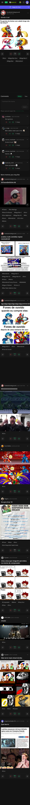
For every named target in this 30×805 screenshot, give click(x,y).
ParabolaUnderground (13, 12)
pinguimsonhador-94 (10, 721)
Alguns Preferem (7, 285)
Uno (4, 708)
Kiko (26, 215)
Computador (6, 602)
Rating (19, 96)
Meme (4, 221)
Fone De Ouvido (7, 349)
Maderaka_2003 (9, 163)
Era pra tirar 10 (6, 502)
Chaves (5, 209)
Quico (4, 218)
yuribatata (8, 116)
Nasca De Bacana (7, 212)
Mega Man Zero (13, 58)
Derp (4, 605)
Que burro (5, 724)
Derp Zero (21, 602)
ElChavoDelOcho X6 (8, 182)
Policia (4, 279)
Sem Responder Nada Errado (10, 545)
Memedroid (19, 61)
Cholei (3, 621)
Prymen (6, 557)
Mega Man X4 (16, 276)
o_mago (7, 128)
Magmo (6, 499)
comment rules (20, 111)
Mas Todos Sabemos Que (9, 288)
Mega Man (10, 61)
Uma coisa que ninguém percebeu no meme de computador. (14, 562)
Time (26, 96)
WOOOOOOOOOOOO (9, 389)
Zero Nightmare (7, 215)
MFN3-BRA (7, 617)
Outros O (17, 285)
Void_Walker (7, 446)
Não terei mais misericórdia (11, 658)
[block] (28, 13)
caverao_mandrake (10, 139)
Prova (4, 542)
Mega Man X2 (6, 276)
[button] (23, 2)
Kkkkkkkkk (23, 282)
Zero (4, 58)
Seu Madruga (13, 209)
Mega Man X (23, 58)
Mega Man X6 (18, 215)
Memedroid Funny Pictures (10, 282)
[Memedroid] (6, 2)
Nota (10, 542)
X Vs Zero (20, 218)
